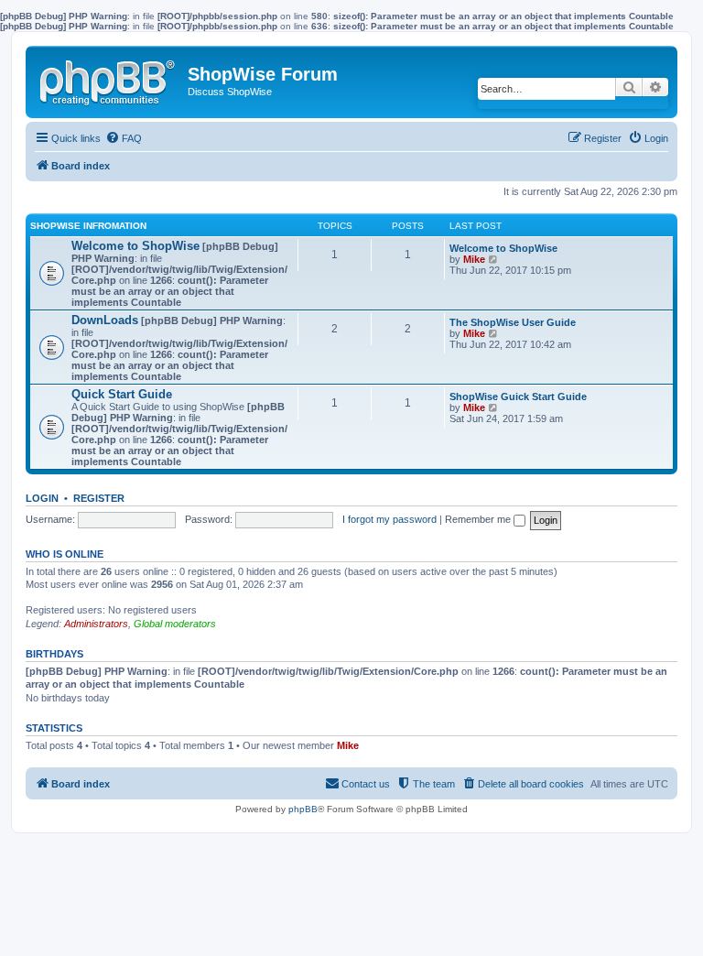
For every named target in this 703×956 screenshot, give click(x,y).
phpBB (303, 809)
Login (42, 498)
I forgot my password (389, 519)
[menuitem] (123, 138)
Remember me (479, 519)
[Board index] (109, 78)
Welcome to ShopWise (135, 246)
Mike (474, 259)
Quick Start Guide (121, 394)
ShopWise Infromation (88, 226)
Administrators (96, 623)
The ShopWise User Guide (512, 322)
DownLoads (104, 320)
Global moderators (175, 623)
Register (98, 498)
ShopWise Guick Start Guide (518, 396)
